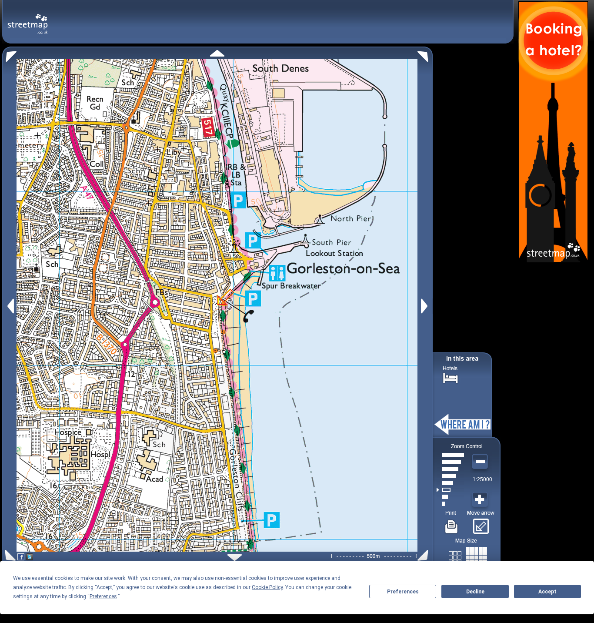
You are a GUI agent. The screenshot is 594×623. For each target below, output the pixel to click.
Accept (547, 592)
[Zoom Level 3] (450, 490)
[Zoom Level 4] (450, 483)
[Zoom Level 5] (450, 476)
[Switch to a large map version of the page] (468, 556)
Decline (475, 592)
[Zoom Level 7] (450, 462)
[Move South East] (424, 555)
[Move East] (425, 306)
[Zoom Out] (481, 462)
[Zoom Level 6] (450, 469)
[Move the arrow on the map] (480, 523)
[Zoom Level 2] (450, 497)
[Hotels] (450, 377)
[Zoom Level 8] (450, 455)
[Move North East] (425, 54)
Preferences (403, 592)
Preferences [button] (103, 596)
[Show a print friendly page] (451, 523)
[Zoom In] (481, 500)
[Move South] (234, 557)
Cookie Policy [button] (267, 587)
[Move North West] (9, 54)
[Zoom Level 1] (450, 504)
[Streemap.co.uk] (28, 19)
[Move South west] (9, 555)
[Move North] (217, 53)
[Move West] (10, 306)
